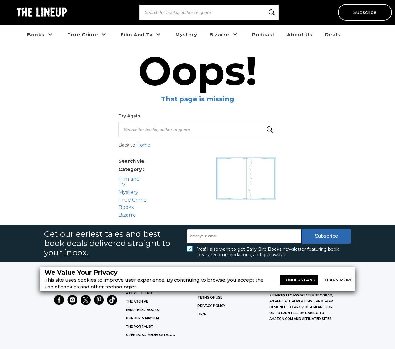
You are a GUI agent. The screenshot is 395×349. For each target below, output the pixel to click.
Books (126, 207)
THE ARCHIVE (137, 302)
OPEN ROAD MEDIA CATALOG (150, 335)
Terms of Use (210, 298)
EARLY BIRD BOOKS (142, 310)
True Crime (132, 200)
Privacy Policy (211, 306)
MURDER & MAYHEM (142, 318)
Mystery (128, 192)
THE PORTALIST (139, 327)
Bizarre (127, 215)
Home (143, 145)
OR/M (202, 314)
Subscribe (364, 12)
